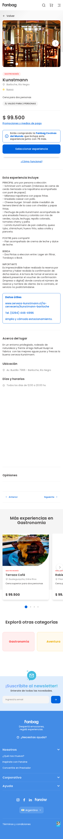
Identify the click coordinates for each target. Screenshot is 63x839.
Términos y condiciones (17, 824)
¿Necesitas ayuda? (34, 737)
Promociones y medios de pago (22, 123)
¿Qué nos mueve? (13, 756)
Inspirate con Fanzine (15, 762)
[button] (55, 43)
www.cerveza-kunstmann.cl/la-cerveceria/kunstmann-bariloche (27, 305)
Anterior (13, 497)
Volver (11, 15)
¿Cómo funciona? (32, 161)
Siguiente (49, 497)
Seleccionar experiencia (31, 149)
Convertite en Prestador (17, 768)
